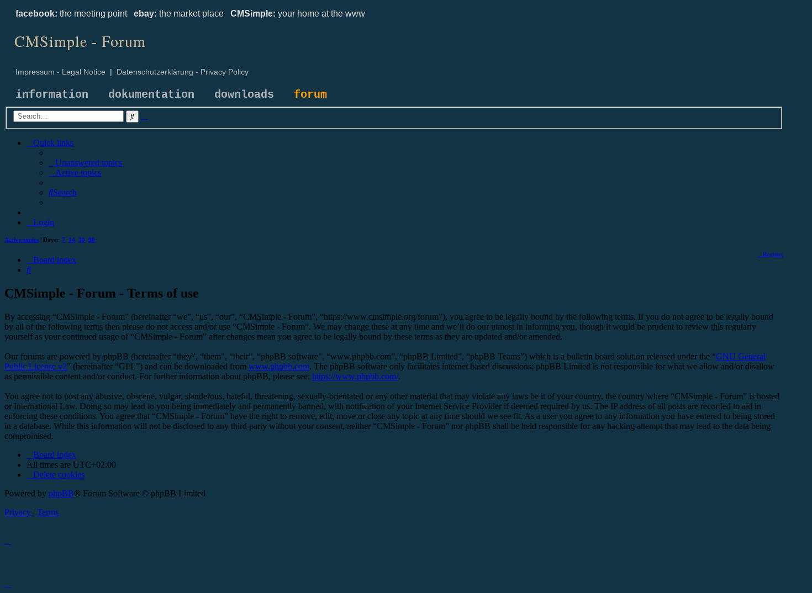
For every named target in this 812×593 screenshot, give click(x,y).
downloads (244, 94)
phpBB (61, 493)
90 (91, 239)
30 (81, 239)
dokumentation (151, 94)
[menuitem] (85, 162)
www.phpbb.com (279, 366)
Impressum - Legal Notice (60, 71)
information (51, 94)
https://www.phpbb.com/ (355, 376)
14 (71, 239)
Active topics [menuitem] (21, 239)
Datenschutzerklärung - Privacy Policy (183, 71)
